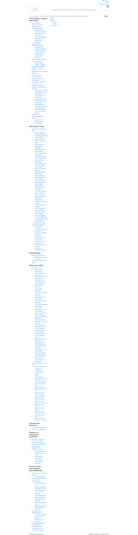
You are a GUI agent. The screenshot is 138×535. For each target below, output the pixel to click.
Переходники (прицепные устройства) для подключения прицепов (39, 460)
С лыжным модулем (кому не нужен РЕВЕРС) (40, 516)
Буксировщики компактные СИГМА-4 (39, 40)
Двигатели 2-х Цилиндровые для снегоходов (40, 359)
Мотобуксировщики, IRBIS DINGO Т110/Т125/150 (41, 507)
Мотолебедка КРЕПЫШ (38, 523)
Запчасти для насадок (38, 429)
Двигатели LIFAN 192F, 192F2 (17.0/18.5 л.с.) (41, 389)
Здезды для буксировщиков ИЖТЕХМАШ (39, 121)
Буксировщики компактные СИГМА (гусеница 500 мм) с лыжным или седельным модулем (41, 33)
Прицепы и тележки (37, 449)
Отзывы (93, 10)
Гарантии (63, 10)
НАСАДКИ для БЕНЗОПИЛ (39, 427)
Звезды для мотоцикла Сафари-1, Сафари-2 (41, 232)
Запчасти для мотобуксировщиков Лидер (38, 116)
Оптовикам (81, 10)
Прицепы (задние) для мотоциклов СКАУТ (40, 453)
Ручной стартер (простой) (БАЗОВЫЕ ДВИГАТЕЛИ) (41, 316)
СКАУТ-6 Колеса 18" (40, 163)
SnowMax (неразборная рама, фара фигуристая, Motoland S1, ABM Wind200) (40, 497)
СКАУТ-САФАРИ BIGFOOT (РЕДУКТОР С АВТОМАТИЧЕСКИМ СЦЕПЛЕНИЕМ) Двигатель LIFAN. (41, 136)
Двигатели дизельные (41, 276)
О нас (59, 10)
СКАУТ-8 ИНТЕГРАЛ (40, 168)
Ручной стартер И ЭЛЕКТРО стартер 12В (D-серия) (41, 321)
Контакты (87, 10)
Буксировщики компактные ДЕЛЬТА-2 (39, 55)
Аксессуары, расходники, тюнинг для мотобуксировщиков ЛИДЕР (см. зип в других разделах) (39, 85)
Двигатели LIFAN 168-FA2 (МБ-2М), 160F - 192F (41, 383)
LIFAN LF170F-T (39, 377)
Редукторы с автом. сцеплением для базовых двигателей (40, 311)
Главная (55, 22)
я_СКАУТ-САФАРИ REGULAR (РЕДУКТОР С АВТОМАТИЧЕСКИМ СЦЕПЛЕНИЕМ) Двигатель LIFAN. (41, 219)
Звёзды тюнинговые (40, 101)
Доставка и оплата (72, 10)
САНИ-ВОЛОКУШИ (40, 476)
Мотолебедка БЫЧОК (38, 255)
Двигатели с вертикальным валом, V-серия (41, 292)
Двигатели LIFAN (36, 268)
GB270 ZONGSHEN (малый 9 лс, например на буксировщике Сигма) (40, 370)
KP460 (36, 375)
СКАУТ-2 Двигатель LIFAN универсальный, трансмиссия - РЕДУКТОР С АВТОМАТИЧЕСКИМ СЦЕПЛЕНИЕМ (40, 146)
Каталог (54, 10)
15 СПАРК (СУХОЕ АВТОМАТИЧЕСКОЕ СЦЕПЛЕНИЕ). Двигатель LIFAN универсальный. (40, 184)
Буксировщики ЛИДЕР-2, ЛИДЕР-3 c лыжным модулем (39, 68)
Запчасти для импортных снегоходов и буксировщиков (39, 480)
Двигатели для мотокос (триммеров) (39, 287)
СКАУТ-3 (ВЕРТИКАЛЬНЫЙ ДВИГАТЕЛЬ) (40, 172)
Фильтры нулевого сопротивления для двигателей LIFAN (40, 354)
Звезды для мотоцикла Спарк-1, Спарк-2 (40, 244)
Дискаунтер (56, 25)
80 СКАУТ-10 (38, 189)
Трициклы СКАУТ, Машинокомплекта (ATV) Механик (40, 177)
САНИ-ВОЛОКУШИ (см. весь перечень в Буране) (41, 111)
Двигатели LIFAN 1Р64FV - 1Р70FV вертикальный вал (40, 394)
